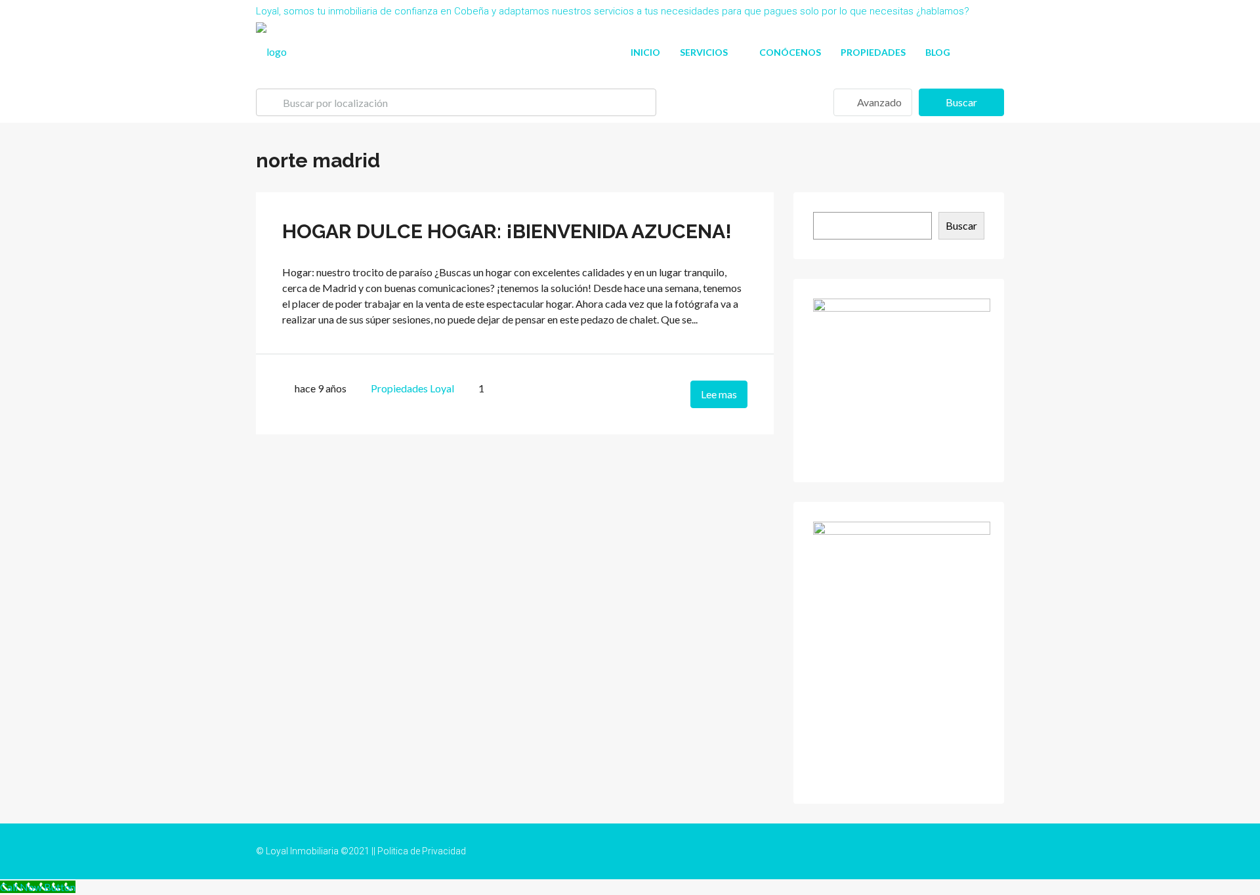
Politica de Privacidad (421, 851)
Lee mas (719, 394)
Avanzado (878, 102)
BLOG (937, 52)
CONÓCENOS (790, 52)
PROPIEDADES (873, 52)
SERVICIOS (704, 52)
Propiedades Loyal (412, 388)
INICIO (645, 52)
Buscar (961, 102)
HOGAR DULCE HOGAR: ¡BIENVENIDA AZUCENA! (507, 231)
